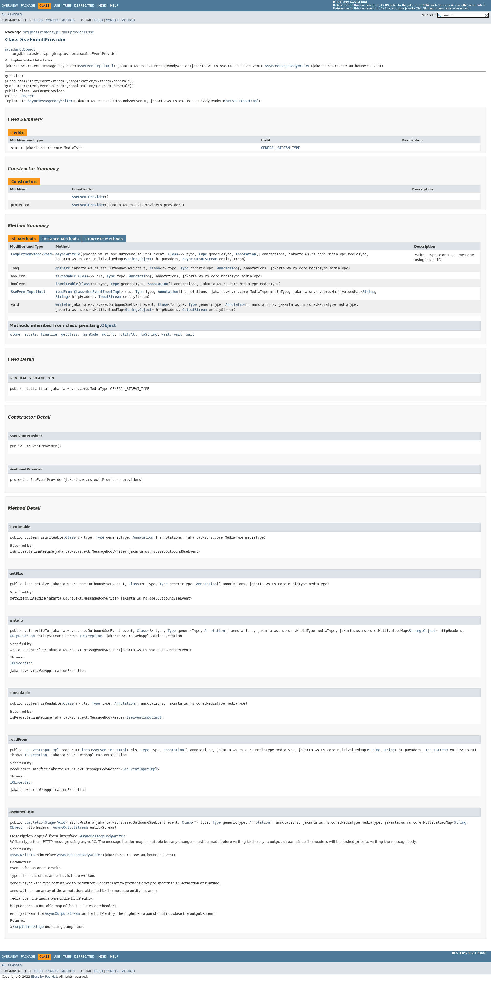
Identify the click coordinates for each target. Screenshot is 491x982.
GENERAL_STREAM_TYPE (280, 148)
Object (27, 96)
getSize (62, 268)
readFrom (63, 292)
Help (114, 5)
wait (165, 334)
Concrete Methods (104, 239)
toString (149, 334)
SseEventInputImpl (96, 66)
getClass (69, 334)
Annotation (246, 254)
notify (108, 334)
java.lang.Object (20, 49)
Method (68, 20)
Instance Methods (60, 239)
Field (38, 20)
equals (30, 334)
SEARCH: (429, 15)
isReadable (65, 276)
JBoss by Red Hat (44, 976)
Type (203, 254)
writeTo (62, 304)
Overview (10, 5)
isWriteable (66, 284)
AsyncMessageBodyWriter (287, 66)
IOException (91, 636)
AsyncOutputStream (199, 259)
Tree (67, 5)
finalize (49, 334)
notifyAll (127, 334)
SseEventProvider (88, 197)
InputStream (109, 297)
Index (102, 5)
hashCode (90, 334)
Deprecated (84, 5)
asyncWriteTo (67, 254)
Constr (52, 20)
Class (173, 254)
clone (15, 334)
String (131, 259)
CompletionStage (26, 254)
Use (57, 5)
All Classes (12, 14)
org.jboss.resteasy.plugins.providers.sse (58, 32)
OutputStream (194, 310)
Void (47, 254)
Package (28, 5)
